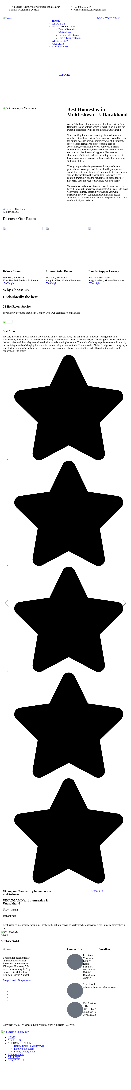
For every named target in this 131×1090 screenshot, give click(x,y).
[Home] (7, 18)
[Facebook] (10, 1000)
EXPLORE (64, 74)
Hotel (13, 980)
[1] (97, 93)
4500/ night (8, 283)
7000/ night (94, 283)
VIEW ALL (98, 891)
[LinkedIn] (10, 997)
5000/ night (51, 283)
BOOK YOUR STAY (108, 18)
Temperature (24, 980)
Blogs (6, 980)
